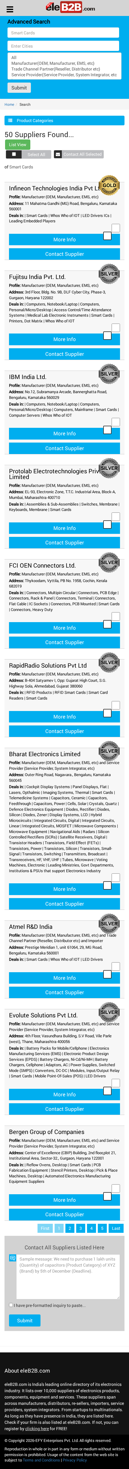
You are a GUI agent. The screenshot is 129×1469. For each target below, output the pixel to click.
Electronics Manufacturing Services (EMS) (59, 1051)
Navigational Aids (65, 831)
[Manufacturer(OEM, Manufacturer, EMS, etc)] (64, 63)
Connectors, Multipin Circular (51, 592)
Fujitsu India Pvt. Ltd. (37, 276)
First (45, 1228)
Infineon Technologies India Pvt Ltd (56, 188)
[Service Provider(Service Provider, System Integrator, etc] (64, 74)
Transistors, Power (25, 848)
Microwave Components (95, 825)
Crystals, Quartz (103, 803)
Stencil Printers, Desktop (72, 1170)
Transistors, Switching (41, 854)
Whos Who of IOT (65, 215)
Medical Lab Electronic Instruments (57, 315)
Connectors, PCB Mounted (73, 603)
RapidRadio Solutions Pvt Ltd (48, 665)
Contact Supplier (64, 253)
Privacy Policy (75, 1460)
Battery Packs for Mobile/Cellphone (56, 1048)
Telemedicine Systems (28, 797)
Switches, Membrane (99, 504)
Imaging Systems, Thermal (66, 792)
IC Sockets (38, 603)
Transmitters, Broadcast (85, 854)
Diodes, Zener (35, 814)
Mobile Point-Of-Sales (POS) (59, 1076)
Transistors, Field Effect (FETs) (72, 842)
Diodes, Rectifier (80, 809)
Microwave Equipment (28, 831)
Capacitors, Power (49, 803)
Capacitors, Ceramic (68, 797)
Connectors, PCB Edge (97, 592)
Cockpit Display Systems (48, 786)
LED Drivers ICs (96, 215)
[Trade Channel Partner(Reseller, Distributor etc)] (64, 69)
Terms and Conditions (41, 1460)
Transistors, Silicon (60, 848)
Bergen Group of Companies (46, 1131)
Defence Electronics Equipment (36, 809)
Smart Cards (37, 215)
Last (116, 1228)
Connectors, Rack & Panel (31, 598)
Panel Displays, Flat (90, 786)
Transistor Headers (25, 842)
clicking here (37, 1428)
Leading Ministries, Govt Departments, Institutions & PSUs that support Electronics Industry (61, 867)
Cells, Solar (77, 803)
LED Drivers (92, 959)
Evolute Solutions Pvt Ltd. (43, 1015)
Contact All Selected (83, 154)
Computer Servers (24, 415)
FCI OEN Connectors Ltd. (42, 565)
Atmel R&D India (30, 926)
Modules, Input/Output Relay (95, 1070)
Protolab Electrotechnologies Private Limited (58, 474)
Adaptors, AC (57, 1064)
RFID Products (39, 692)
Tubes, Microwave (78, 859)
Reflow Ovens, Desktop (46, 1164)
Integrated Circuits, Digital (56, 820)
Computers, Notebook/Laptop (51, 304)
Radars (89, 831)
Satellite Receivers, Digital (82, 837)
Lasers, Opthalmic (24, 792)
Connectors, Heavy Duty (32, 609)
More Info (64, 239)
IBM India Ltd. (27, 377)
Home (9, 104)
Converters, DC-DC (51, 1070)
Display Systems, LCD (69, 814)
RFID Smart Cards (70, 692)
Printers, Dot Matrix (26, 321)
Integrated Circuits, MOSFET (47, 825)
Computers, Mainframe (73, 409)
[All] (64, 57)
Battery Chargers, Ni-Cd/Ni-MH (66, 1059)
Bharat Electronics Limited (44, 754)
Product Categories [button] (35, 120)
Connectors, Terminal (74, 598)
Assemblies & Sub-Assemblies (52, 504)
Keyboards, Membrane (28, 509)
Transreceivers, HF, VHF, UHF (34, 859)
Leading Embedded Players (32, 221)
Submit (19, 87)
